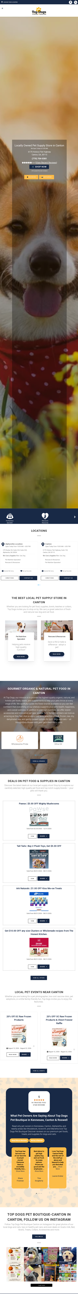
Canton (47, 1126)
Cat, (21, 556)
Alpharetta (57, 1126)
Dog (24, 556)
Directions (10, 578)
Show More (20, 1171)
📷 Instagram (46, 177)
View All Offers (39, 978)
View (32, 836)
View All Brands (39, 761)
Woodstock (32, 1129)
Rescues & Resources (12, 562)
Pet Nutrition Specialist (13, 560)
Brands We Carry (9, 571)
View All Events (39, 1071)
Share (43, 836)
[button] (36, 1193)
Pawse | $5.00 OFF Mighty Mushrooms (39, 803)
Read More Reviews (19, 1140)
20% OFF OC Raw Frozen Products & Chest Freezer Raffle (59, 1020)
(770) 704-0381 (39, 158)
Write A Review (37, 1140)
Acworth (42, 1129)
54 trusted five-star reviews (39, 1104)
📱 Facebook (31, 177)
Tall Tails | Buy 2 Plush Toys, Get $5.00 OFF (39, 846)
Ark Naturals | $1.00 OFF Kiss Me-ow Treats (39, 888)
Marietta (55, 1129)
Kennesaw (39, 1126)
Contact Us (28, 578)
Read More (21, 656)
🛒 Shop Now (39, 167)
